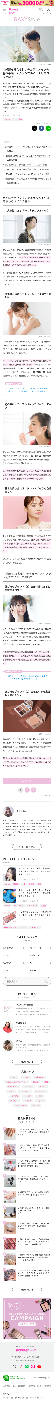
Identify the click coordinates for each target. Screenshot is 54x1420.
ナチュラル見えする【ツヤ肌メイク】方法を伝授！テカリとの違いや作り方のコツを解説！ (27, 390)
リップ (11, 1091)
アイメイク (16, 115)
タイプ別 (36, 1105)
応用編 (43, 905)
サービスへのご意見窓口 (32, 1357)
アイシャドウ (18, 905)
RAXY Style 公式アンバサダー (15, 927)
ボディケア (35, 955)
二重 (39, 884)
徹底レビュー (12, 1086)
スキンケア (8, 947)
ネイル (33, 962)
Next (47, 795)
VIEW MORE (27, 1061)
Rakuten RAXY (15, 11)
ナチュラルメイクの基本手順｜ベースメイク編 (26, 164)
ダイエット (14, 1101)
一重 (23, 884)
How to (7, 119)
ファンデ (40, 1101)
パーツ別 (28, 1096)
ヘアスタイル (24, 1091)
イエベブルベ (32, 905)
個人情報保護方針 (19, 1386)
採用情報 (47, 1386)
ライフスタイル (20, 1105)
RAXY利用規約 (16, 1357)
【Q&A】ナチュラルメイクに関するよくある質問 (27, 174)
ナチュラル (17, 119)
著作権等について (35, 1386)
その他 (33, 970)
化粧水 (39, 1096)
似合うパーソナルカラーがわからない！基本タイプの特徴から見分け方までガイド (27, 677)
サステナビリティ (36, 1398)
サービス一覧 (8, 1398)
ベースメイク (36, 947)
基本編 (15, 884)
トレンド (43, 1086)
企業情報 (6, 1386)
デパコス (28, 1101)
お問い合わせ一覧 (21, 1398)
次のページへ (27, 781)
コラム (6, 970)
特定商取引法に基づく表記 (25, 1360)
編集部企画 (39, 1077)
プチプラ (15, 1096)
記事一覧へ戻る (27, 847)
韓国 (46, 1082)
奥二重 (31, 884)
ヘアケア (7, 962)
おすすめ (26, 1077)
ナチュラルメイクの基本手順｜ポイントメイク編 (27, 169)
